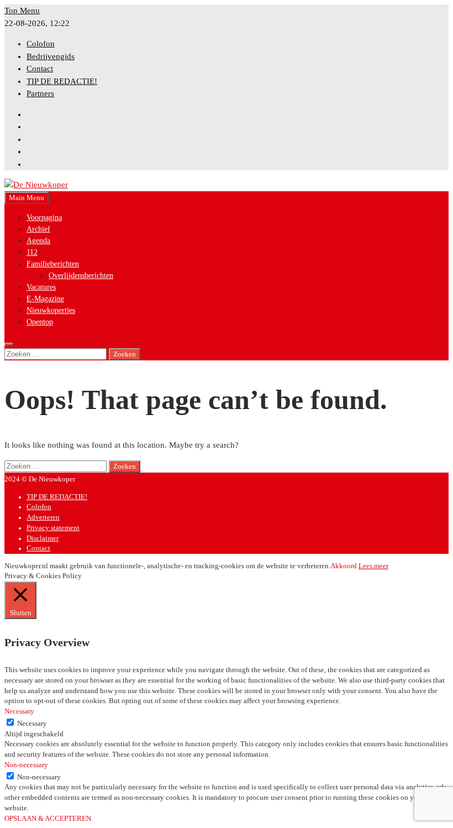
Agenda (38, 241)
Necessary (32, 723)
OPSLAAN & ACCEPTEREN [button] (47, 818)
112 (32, 252)
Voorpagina (44, 217)
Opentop (40, 322)
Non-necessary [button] (26, 765)
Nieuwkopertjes (51, 310)
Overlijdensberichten (81, 275)
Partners (40, 93)
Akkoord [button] (343, 566)
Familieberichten (53, 264)
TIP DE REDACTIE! (62, 81)
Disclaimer (43, 538)
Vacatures (41, 287)
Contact (40, 68)
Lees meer (373, 566)
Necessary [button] (19, 711)
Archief (38, 229)
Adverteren (43, 517)
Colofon (41, 43)
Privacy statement (53, 528)
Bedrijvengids (51, 56)
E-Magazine (45, 299)
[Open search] (8, 344)
